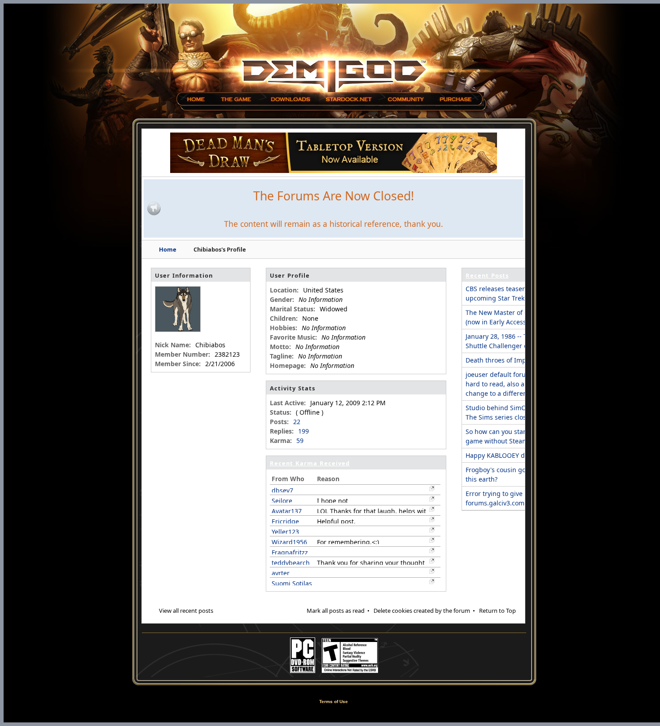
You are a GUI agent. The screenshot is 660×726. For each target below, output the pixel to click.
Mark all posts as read (336, 610)
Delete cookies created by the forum (422, 610)
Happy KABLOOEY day (499, 455)
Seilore (282, 500)
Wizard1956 (289, 542)
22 (296, 421)
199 (303, 431)
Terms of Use (333, 701)
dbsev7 (282, 490)
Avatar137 (287, 511)
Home (167, 249)
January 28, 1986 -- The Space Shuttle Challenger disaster (510, 341)
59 (300, 440)
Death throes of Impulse (502, 360)
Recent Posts (487, 275)
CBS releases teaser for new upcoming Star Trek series (508, 293)
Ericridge (285, 521)
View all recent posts (186, 610)
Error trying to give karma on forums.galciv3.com (509, 498)
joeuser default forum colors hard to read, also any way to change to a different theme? (509, 384)
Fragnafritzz (290, 552)
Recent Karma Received (310, 463)
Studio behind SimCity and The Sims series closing (506, 412)
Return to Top (497, 610)
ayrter (281, 573)
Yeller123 (285, 531)
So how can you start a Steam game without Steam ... (510, 436)
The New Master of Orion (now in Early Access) (503, 317)
